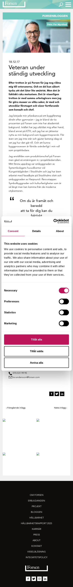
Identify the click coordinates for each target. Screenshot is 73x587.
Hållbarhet (36, 517)
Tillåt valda (36, 351)
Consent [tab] (13, 231)
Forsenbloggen (55, 16)
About (36, 540)
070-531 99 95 (20, 373)
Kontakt (36, 546)
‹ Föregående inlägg (15, 407)
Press (36, 534)
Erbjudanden (36, 500)
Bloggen (36, 512)
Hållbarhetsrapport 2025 (36, 523)
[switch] (64, 301)
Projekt (36, 506)
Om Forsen (36, 495)
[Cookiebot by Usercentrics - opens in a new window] (53, 221)
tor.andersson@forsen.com (26, 377)
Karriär (36, 529)
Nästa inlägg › (60, 407)
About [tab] (60, 231)
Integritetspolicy (36, 557)
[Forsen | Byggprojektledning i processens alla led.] (14, 4)
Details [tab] (36, 231)
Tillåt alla (36, 339)
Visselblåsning (36, 551)
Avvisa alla (36, 362)
